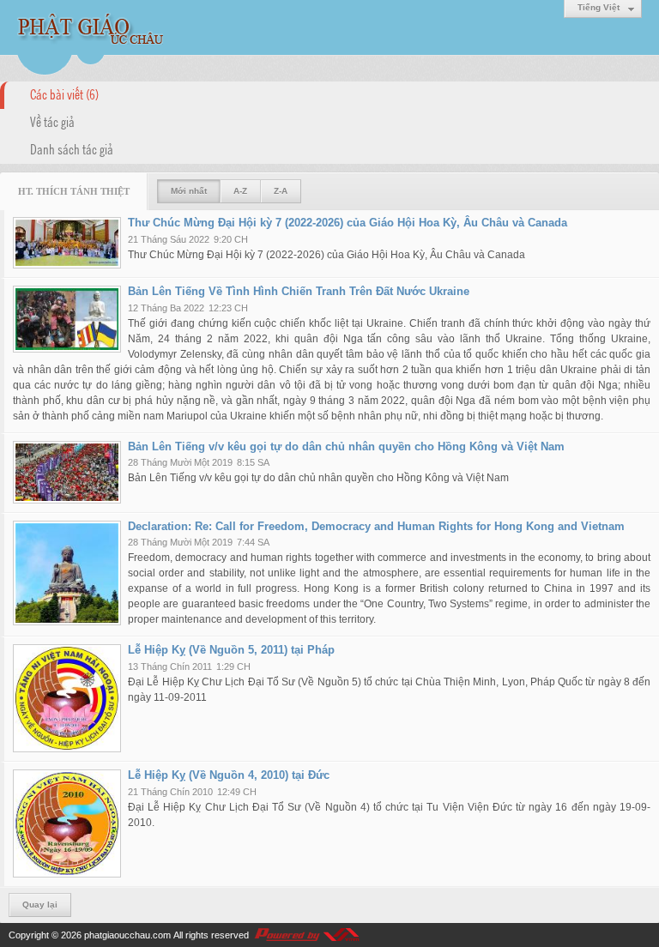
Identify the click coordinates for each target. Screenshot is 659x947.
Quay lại (39, 904)
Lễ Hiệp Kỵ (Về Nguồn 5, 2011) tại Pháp (231, 649)
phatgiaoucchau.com (127, 935)
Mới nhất (189, 191)
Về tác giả (52, 121)
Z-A (280, 191)
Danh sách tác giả (71, 148)
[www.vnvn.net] (306, 935)
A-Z (240, 191)
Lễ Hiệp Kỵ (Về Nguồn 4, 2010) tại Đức (229, 775)
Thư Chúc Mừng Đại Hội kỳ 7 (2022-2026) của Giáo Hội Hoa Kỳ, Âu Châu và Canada (347, 222)
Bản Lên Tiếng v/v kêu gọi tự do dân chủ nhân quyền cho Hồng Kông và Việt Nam (346, 446)
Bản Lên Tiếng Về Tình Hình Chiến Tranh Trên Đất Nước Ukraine (298, 291)
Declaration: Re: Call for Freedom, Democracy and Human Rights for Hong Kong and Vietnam (376, 526)
